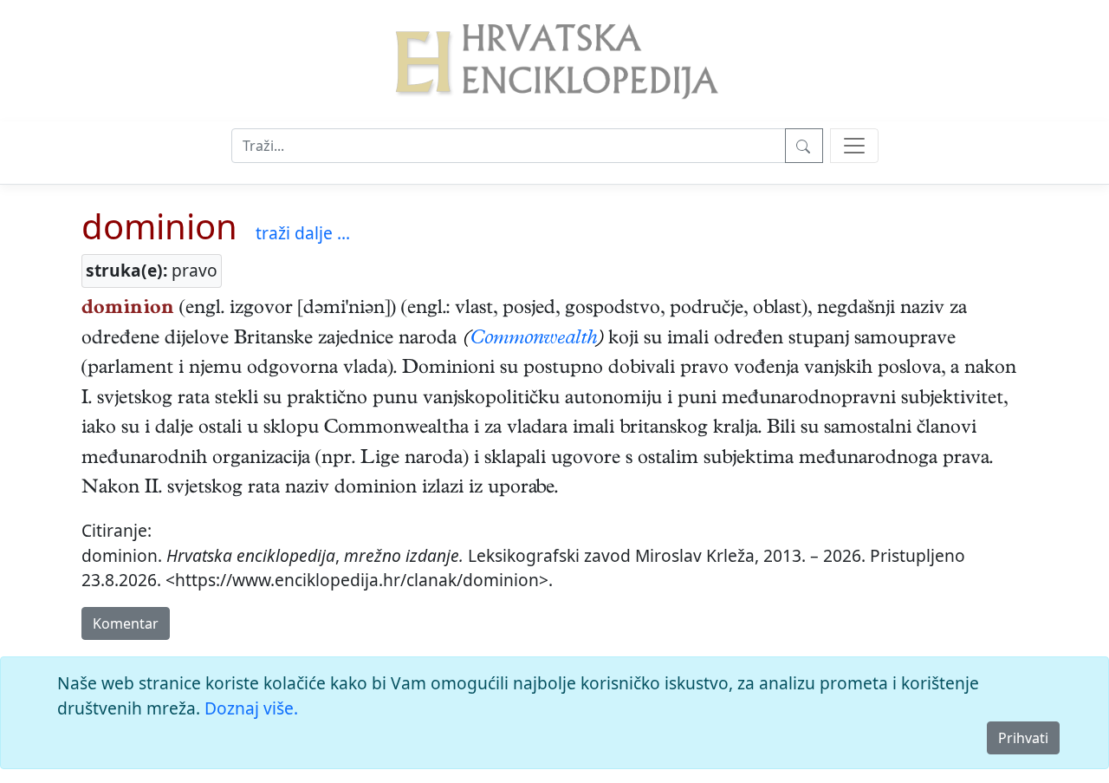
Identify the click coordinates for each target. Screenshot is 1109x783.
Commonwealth (533, 340)
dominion (159, 226)
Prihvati (1023, 737)
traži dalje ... (303, 233)
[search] (854, 145)
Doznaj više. (251, 708)
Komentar (126, 623)
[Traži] (804, 145)
